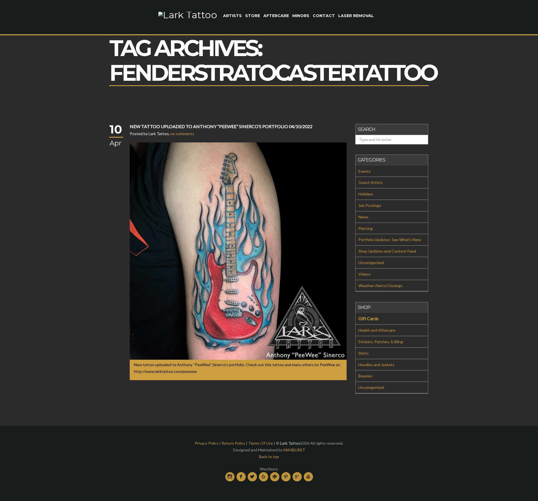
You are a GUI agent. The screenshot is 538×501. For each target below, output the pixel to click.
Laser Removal (356, 15)
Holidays (365, 193)
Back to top (269, 456)
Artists (232, 15)
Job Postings (369, 205)
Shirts (363, 353)
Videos (364, 274)
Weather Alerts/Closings (380, 285)
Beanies (365, 375)
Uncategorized (371, 262)
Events (364, 171)
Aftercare (276, 15)
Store (252, 15)
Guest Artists (370, 182)
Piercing (365, 228)
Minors (300, 15)
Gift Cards (368, 318)
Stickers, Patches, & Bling (380, 341)
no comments (182, 133)
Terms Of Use (260, 443)
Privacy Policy (207, 443)
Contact (324, 15)
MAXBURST (294, 449)
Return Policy (233, 443)
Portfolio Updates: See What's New (389, 239)
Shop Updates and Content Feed (387, 251)
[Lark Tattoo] (187, 14)
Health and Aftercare (376, 330)
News (363, 216)
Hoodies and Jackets (376, 364)
